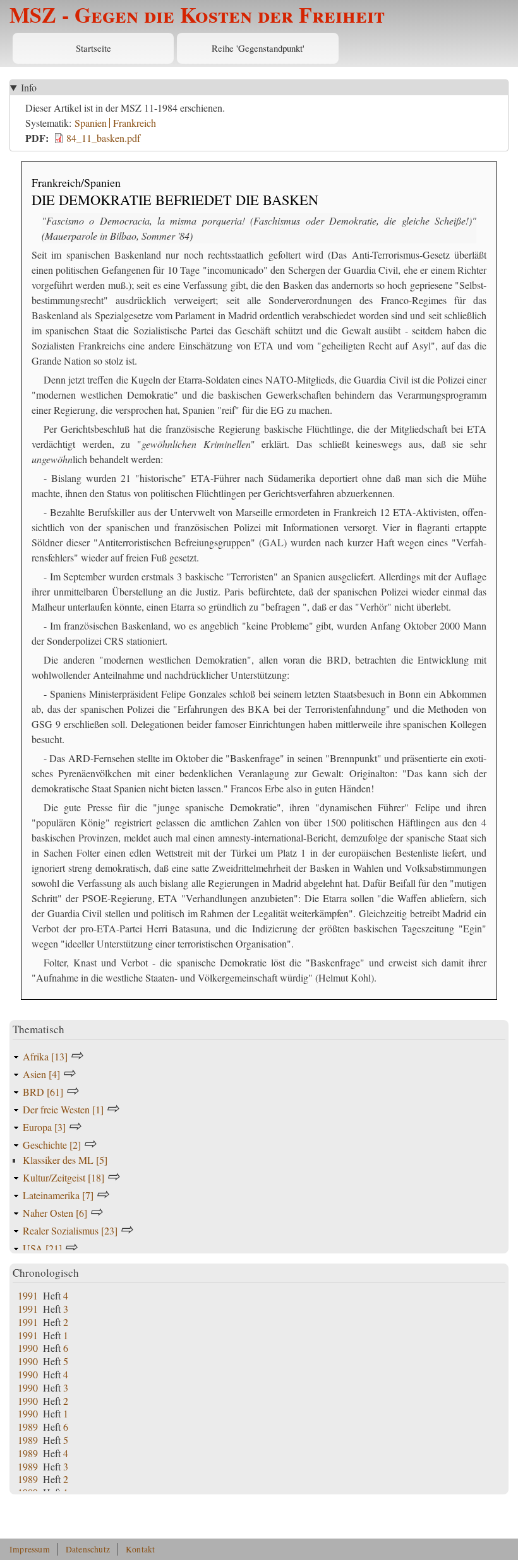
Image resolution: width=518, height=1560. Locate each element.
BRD (43, 1091)
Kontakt (140, 1549)
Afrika (45, 1056)
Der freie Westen (63, 1109)
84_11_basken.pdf (103, 137)
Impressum (29, 1549)
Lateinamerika (58, 1195)
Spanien (91, 122)
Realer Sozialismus (70, 1230)
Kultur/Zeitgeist (63, 1177)
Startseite (93, 48)
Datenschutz (88, 1549)
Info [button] (29, 87)
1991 (28, 1295)
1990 (28, 1347)
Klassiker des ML (65, 1159)
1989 (28, 1426)
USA (42, 1248)
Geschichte (52, 1144)
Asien (41, 1074)
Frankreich (134, 122)
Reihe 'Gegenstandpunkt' (258, 48)
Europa (44, 1127)
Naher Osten (55, 1212)
